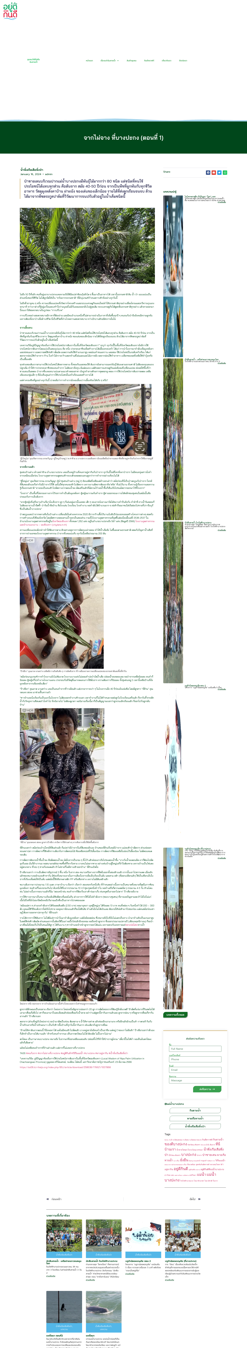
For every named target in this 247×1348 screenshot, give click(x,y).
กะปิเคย (186, 1140)
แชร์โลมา (192, 1175)
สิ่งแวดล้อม (191, 1164)
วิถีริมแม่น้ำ (220, 1160)
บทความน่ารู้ (169, 192)
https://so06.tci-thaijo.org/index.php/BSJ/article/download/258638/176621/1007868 (65, 1067)
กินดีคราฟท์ (149, 60)
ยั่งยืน (184, 1160)
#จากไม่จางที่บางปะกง (49, 1053)
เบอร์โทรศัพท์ (174, 1055)
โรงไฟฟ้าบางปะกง (186, 1181)
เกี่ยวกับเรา (166, 60)
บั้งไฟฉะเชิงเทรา (175, 1155)
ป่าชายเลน (209, 1155)
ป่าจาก (199, 1155)
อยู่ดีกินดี (181, 1169)
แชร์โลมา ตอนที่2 (54, 1335)
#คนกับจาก (31, 1053)
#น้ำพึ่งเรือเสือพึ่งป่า (118, 1053)
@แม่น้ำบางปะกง (174, 1103)
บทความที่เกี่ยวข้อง (58, 1215)
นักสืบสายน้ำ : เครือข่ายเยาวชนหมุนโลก (202, 359)
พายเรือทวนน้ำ (195, 1118)
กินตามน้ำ (195, 1110)
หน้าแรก (89, 60)
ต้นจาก (212, 1145)
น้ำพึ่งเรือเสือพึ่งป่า (31, 170)
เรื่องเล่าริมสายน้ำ (108, 60)
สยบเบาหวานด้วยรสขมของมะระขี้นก (176, 1164)
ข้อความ (172, 1076)
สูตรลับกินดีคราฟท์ (202, 1164)
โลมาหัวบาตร (199, 1181)
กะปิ (170, 1140)
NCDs (166, 1140)
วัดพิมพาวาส (211, 1161)
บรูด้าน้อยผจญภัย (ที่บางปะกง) (198, 848)
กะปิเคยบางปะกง (195, 1140)
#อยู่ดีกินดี (66, 1053)
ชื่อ (170, 1045)
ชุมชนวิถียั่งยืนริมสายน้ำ (33, 61)
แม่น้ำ (201, 1174)
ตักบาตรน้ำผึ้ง (205, 1145)
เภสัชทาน (186, 1175)
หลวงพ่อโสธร (131, 924)
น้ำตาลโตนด (182, 1150)
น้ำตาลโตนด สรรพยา (195, 1150)
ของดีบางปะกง (176, 1144)
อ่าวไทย (167, 1175)
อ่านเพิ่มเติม (222, 202)
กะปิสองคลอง (177, 1140)
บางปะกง (188, 1154)
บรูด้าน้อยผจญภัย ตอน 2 (195, 685)
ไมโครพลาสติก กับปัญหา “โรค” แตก (200, 196)
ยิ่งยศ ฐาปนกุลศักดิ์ (194, 1161)
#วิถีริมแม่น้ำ (77, 1053)
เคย (172, 1175)
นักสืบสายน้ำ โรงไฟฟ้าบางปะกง (198, 522)
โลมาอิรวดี (208, 1181)
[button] (208, 172)
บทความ (64, 1329)
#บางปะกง (89, 1053)
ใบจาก (215, 1181)
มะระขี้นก (176, 1161)
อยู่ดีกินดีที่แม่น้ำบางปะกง (212, 1169)
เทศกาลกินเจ (178, 1175)
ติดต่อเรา (183, 60)
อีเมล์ (171, 1066)
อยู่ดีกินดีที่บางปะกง (194, 1170)
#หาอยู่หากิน (101, 1053)
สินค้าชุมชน (131, 60)
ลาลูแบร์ (203, 1161)
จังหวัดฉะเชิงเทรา (61, 521)
